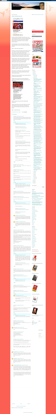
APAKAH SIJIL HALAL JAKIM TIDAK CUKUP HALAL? (37, 98)
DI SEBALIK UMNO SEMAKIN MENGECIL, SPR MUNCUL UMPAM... (36, 124)
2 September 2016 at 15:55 (22, 215)
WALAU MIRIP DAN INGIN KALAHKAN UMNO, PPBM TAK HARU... (38, 119)
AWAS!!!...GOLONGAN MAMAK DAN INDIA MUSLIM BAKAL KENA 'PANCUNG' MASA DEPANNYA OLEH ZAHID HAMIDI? (37, 202)
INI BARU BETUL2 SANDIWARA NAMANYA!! (37, 198)
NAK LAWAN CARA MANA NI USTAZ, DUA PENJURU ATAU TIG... (37, 100)
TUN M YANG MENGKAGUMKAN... (36, 195)
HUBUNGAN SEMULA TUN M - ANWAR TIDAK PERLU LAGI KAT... (37, 111)
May (34, 174)
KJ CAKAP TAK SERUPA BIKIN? (36, 200)
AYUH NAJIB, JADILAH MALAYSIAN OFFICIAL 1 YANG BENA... (37, 168)
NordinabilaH (15, 358)
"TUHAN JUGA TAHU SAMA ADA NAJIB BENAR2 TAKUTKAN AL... (37, 162)
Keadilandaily (33, 213)
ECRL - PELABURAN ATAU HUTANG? (36, 199)
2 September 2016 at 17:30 (20, 327)
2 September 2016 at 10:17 (20, 191)
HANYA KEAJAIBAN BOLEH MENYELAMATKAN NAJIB (36, 153)
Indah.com (33, 235)
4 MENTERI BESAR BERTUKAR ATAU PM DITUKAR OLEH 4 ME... (38, 115)
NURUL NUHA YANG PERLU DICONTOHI (36, 107)
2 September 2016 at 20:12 (24, 149)
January (34, 178)
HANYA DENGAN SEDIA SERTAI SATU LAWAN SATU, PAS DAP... (38, 127)
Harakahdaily (33, 212)
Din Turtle (33, 233)
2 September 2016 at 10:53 (22, 183)
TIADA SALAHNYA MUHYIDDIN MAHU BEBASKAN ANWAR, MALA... (38, 121)
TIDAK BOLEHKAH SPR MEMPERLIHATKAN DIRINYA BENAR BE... (37, 95)
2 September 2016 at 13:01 (20, 290)
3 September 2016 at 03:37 (20, 339)
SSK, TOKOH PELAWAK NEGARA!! (37, 130)
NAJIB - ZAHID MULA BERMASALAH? (38, 103)
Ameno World (33, 228)
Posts (40, 335)
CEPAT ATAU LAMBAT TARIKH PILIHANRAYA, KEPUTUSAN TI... (37, 135)
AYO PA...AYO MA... (35, 102)
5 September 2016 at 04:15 (20, 295)
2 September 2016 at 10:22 (20, 196)
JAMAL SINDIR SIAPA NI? (36, 166)
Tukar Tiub (33, 243)
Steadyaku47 (33, 242)
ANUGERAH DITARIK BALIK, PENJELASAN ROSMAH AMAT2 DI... (37, 113)
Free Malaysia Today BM (35, 211)
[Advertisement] (28, 11)
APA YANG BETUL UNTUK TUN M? (37, 152)
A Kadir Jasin (33, 227)
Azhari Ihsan (17, 215)
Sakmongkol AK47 (34, 241)
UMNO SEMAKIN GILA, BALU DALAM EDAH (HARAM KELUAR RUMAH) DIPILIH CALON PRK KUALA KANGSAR (38, 194)
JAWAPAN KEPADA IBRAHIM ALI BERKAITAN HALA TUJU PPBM (37, 137)
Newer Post (13, 403)
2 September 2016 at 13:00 (22, 208)
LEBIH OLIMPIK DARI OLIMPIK (37, 131)
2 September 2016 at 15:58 (22, 221)
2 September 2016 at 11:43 (20, 245)
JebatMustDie (33, 236)
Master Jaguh (15, 327)
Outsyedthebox (34, 240)
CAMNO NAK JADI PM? (36, 101)
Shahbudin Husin (35, 322)
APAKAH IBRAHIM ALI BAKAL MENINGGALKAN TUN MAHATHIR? (38, 142)
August (34, 171)
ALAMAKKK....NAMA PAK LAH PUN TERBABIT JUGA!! (37, 91)
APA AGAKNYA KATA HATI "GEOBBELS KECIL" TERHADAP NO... (37, 81)
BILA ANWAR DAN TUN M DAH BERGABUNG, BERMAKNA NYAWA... (37, 156)
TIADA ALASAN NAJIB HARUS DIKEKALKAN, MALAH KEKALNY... (37, 126)
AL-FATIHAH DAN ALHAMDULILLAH (37, 122)
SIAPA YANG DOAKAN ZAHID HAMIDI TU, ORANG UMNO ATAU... (38, 157)
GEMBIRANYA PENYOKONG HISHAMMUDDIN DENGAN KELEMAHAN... (36, 86)
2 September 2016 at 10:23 (22, 123)
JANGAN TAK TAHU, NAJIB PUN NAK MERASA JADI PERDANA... (37, 96)
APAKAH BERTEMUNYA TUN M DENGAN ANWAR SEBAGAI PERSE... (37, 149)
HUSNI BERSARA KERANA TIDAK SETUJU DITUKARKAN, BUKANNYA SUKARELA (37, 204)
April (34, 175)
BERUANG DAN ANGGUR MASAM (37, 104)
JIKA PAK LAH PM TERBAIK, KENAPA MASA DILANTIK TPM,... (37, 138)
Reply (14, 120)
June (34, 173)
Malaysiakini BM (34, 218)
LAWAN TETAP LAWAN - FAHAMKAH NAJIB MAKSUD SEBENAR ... (37, 161)
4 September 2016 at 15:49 (20, 358)
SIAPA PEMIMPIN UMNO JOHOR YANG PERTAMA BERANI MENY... (37, 159)
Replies (15, 182)
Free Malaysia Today (34, 210)
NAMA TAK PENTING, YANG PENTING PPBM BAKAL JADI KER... (38, 147)
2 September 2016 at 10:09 (20, 116)
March (34, 176)
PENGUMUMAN (34, 191)
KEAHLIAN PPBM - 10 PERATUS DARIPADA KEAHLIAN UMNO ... (37, 129)
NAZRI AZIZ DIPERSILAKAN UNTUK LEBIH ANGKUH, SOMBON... (37, 116)
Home (21, 403)
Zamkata (33, 247)
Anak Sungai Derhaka (34, 229)
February (34, 177)
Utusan (33, 224)
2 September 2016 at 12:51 (20, 285)
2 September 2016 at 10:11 (20, 164)
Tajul (16, 295)
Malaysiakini (33, 217)
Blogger (31, 412)
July (34, 172)
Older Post (29, 403)
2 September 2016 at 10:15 (20, 169)
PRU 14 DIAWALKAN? (36, 84)
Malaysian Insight (34, 219)
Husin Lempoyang (34, 234)
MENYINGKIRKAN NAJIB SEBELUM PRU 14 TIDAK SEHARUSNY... (37, 79)
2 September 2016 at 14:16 (20, 320)
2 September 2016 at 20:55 (22, 315)
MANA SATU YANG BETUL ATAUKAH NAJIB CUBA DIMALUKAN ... (37, 106)
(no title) (33, 190)
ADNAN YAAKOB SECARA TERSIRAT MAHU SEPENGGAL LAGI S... (37, 140)
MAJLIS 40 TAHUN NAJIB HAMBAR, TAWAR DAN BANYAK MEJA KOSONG (38, 196)
